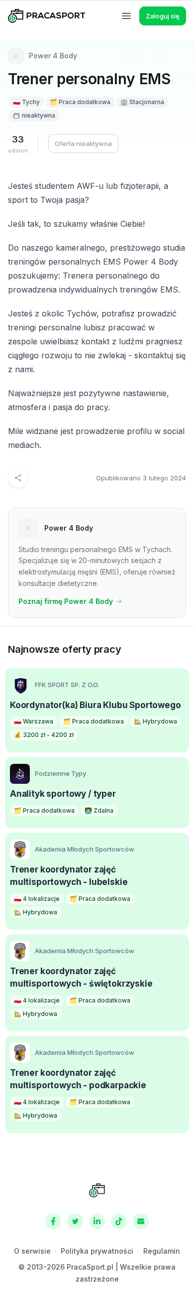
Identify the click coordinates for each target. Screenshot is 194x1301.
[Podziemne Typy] (20, 774)
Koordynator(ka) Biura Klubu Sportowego (95, 705)
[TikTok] (119, 1221)
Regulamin (161, 1251)
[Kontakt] (141, 1221)
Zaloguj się (163, 16)
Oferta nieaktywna (83, 143)
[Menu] (126, 16)
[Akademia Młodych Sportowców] (20, 850)
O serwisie (32, 1251)
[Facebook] (53, 1221)
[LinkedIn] (97, 1221)
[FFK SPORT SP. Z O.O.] (20, 685)
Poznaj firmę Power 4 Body (65, 601)
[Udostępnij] (18, 478)
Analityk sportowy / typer (63, 794)
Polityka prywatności (97, 1251)
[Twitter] (75, 1221)
